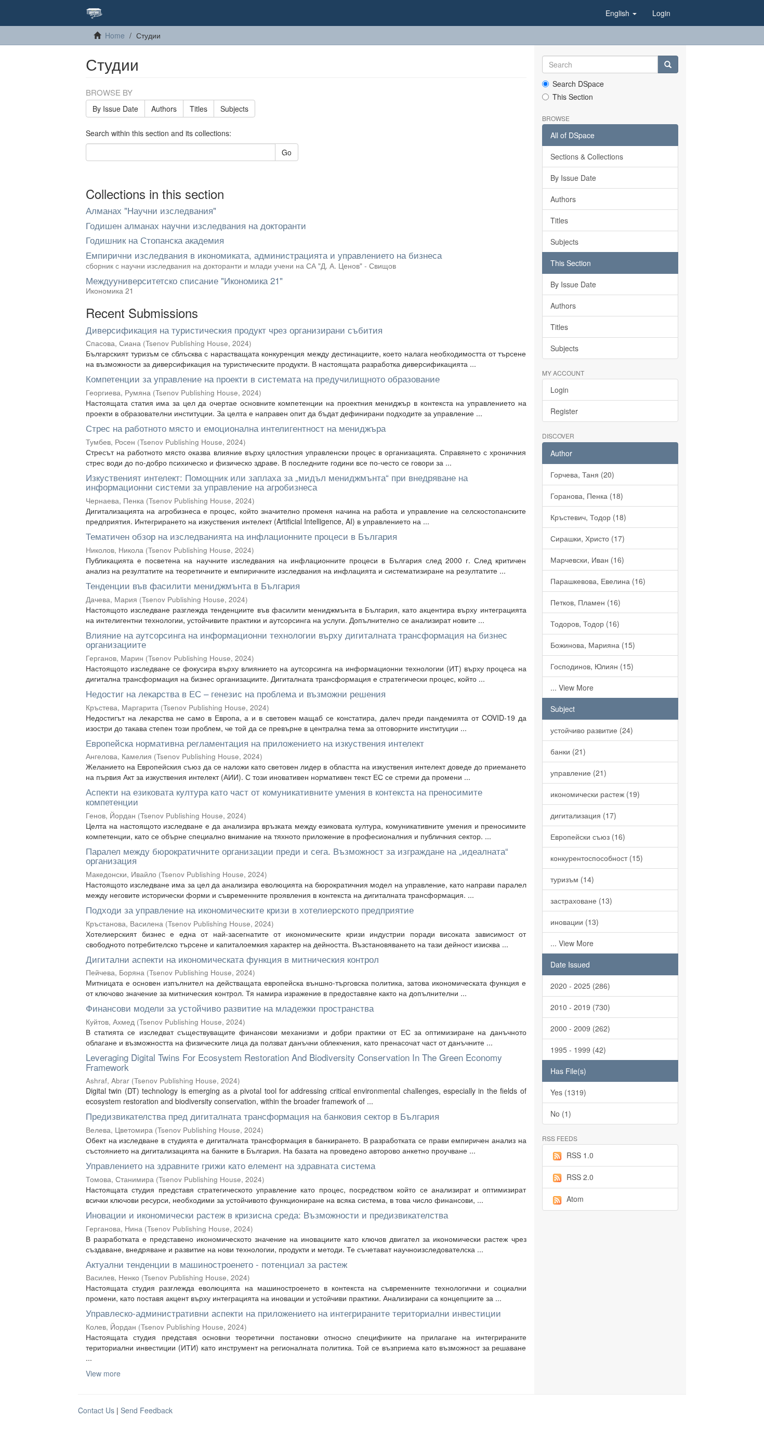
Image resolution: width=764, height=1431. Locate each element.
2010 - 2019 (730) (580, 1007)
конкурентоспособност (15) (596, 858)
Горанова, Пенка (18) (586, 496)
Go (287, 152)
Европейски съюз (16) (587, 836)
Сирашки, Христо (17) (587, 538)
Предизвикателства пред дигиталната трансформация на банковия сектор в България (262, 1115)
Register (564, 411)
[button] (621, 13)
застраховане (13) (581, 900)
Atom (575, 1199)
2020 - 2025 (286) (580, 986)
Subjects (234, 108)
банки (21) (568, 751)
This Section (572, 96)
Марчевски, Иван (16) (587, 559)
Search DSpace (578, 83)
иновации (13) (574, 922)
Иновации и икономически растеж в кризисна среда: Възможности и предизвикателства (267, 1214)
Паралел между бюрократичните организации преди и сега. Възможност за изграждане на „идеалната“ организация (297, 855)
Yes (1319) (568, 1092)
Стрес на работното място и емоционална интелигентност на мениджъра (236, 427)
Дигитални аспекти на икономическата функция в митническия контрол (232, 958)
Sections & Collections (586, 156)
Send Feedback (147, 1410)
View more (103, 1373)
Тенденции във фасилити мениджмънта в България (193, 585)
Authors (164, 108)
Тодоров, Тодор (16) (585, 623)
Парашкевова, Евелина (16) (598, 581)
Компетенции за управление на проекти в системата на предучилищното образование (263, 378)
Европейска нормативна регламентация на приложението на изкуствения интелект (255, 742)
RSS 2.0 (580, 1177)
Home (115, 35)
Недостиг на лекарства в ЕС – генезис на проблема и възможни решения (236, 693)
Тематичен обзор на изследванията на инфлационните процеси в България (241, 535)
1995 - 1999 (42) (578, 1049)
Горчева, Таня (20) (582, 474)
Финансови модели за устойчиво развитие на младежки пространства (230, 1007)
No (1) (560, 1113)
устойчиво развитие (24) (591, 730)
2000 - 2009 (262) (580, 1028)
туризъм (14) (572, 879)
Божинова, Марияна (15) (592, 645)
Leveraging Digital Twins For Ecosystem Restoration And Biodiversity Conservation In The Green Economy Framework (294, 1062)
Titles (198, 108)
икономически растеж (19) (595, 794)
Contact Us (96, 1410)
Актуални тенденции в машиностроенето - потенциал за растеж (216, 1263)
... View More (572, 687)
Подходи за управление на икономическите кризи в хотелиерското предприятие (250, 909)
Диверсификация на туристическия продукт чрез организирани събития (234, 329)
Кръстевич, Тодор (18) (588, 517)
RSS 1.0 (580, 1155)
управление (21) (578, 772)
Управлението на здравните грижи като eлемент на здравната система (230, 1165)
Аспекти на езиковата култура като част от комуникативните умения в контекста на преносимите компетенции (284, 796)
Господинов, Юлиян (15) (592, 666)
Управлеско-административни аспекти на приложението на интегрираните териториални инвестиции (293, 1312)
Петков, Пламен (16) (585, 602)
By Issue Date (115, 108)
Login (559, 390)
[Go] (667, 64)
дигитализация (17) (583, 815)
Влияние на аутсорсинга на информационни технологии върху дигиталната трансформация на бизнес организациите (296, 639)
